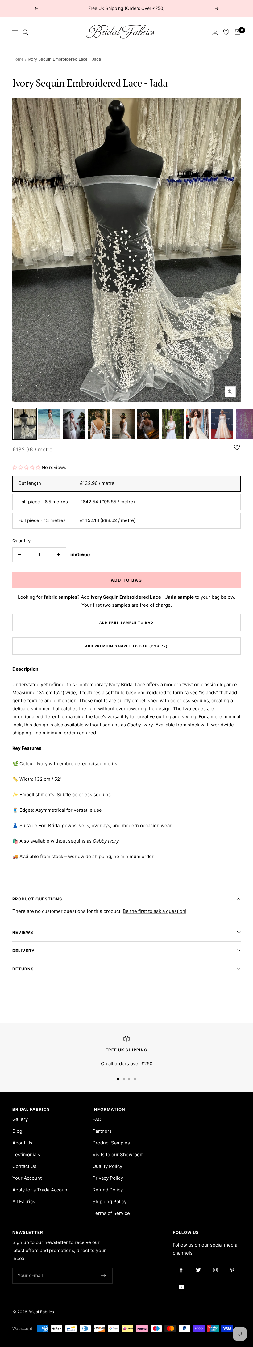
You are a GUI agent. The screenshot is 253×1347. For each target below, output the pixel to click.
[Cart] (237, 32)
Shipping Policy (109, 1201)
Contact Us (24, 1166)
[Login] (215, 32)
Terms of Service (111, 1213)
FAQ (97, 1119)
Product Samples (111, 1143)
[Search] (25, 32)
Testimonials (26, 1154)
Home (18, 59)
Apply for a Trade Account (40, 1190)
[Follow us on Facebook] (181, 1270)
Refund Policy (108, 1190)
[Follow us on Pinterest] (232, 1270)
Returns (23, 968)
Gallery (20, 1119)
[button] (27, 467)
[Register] (103, 1275)
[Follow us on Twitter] (198, 1270)
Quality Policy (107, 1166)
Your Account (27, 1178)
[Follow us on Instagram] (215, 1270)
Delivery (23, 950)
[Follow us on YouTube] (181, 1287)
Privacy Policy (108, 1178)
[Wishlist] (226, 32)
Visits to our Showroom (118, 1154)
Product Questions (37, 898)
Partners (102, 1131)
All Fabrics (23, 1201)
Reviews (22, 932)
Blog (17, 1131)
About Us (22, 1143)
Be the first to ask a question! (154, 911)
